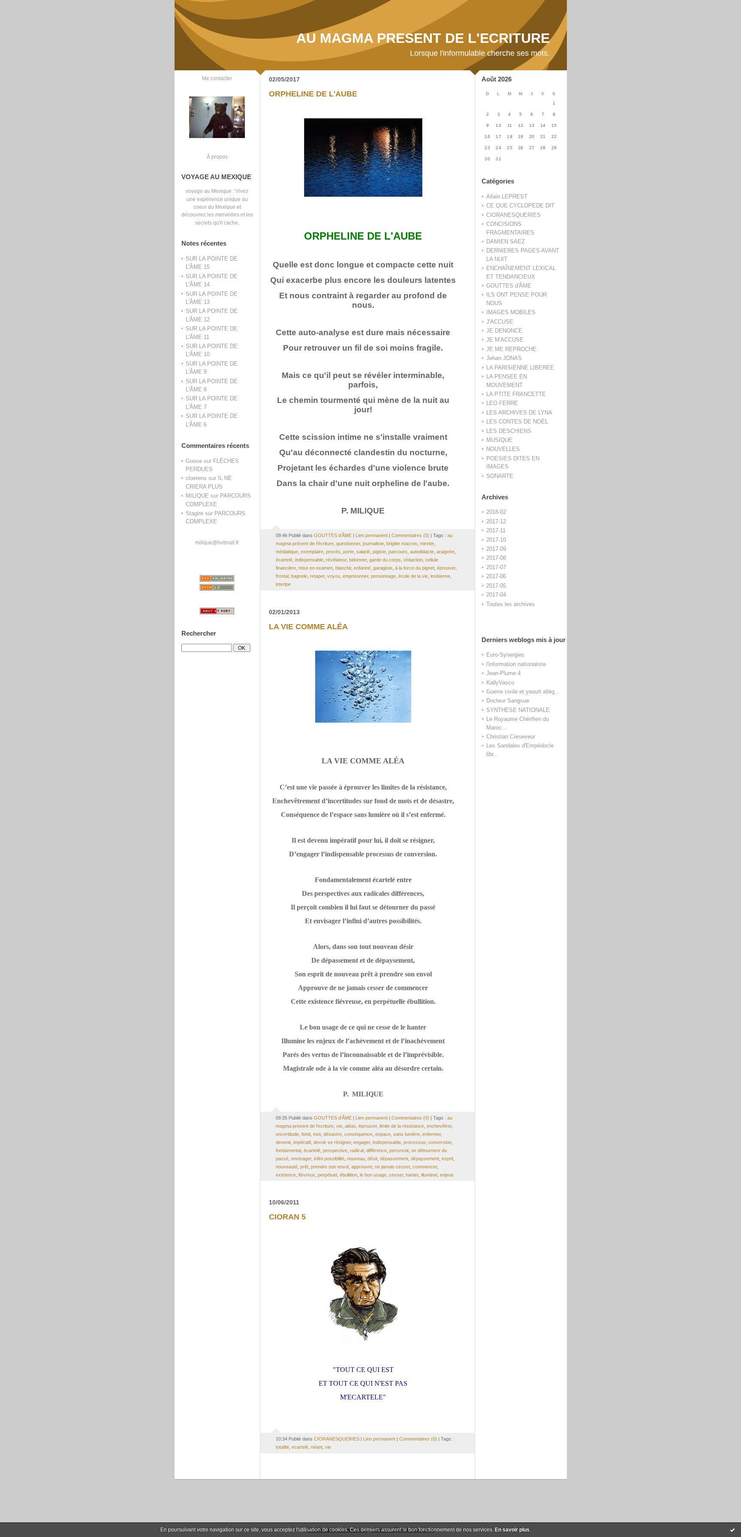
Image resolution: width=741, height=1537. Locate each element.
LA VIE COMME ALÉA (308, 626)
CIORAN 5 (287, 1217)
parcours (398, 551)
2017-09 (496, 549)
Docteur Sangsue (507, 700)
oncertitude (287, 1134)
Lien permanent (371, 535)
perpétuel (327, 1174)
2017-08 (496, 558)
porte (348, 551)
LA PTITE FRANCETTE (516, 394)
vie (339, 1126)
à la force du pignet (414, 567)
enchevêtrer (439, 1126)
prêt (304, 1166)
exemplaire (312, 551)
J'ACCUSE (499, 321)
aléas (350, 1126)
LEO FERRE (502, 403)
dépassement (394, 1158)
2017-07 (496, 567)
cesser (396, 1174)
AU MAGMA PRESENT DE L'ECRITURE (423, 38)
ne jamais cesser (392, 1166)
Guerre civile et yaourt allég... (523, 691)
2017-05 (496, 585)
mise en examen (315, 567)
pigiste (379, 551)
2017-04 (496, 594)
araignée (446, 551)
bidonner (358, 559)
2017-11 (496, 530)
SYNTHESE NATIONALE (518, 710)
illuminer (429, 1174)
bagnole (299, 576)
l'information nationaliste (516, 664)
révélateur (336, 559)
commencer (425, 1166)
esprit (447, 1158)
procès (333, 551)
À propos (217, 156)
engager (361, 1142)
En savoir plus (512, 1530)
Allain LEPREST (506, 196)
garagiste (382, 567)
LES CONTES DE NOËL (517, 421)
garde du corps (385, 559)
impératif (302, 1142)
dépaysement (425, 1158)
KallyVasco (500, 682)
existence (286, 1174)
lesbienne (440, 576)
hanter (412, 1174)
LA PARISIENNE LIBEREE (520, 367)
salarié (363, 551)
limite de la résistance (402, 1126)
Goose (194, 461)
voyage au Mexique (209, 191)
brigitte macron (401, 543)
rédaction (413, 559)
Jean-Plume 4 (503, 673)
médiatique (287, 551)
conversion (440, 1142)
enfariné (362, 567)
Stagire (194, 513)
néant (316, 1447)
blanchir (343, 567)
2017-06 (496, 576)
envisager (301, 1158)
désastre (332, 1134)
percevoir (399, 1150)
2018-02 (496, 512)
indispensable (309, 559)
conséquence (358, 1134)
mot (317, 1134)
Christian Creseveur (510, 736)
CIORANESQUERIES (513, 215)
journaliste (373, 543)
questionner (348, 543)
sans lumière (406, 1134)
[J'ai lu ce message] (732, 1529)
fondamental (288, 1150)
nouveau (356, 1158)
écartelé (284, 559)
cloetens (196, 478)
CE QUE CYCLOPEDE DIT (520, 205)
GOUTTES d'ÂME (508, 285)
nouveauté (287, 1166)
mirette (427, 543)
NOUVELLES (503, 449)
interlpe (283, 584)
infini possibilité (329, 1158)
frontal (282, 576)
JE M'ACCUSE (505, 339)
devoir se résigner (332, 1142)
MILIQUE (197, 495)
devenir (283, 1142)
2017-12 (496, 521)
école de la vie (413, 576)
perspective (335, 1150)
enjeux (447, 1174)
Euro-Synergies (505, 654)
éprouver (446, 567)
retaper (317, 576)
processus (415, 1142)
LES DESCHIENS (508, 431)
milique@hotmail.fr (217, 542)
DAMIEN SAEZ (505, 241)
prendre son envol (330, 1166)
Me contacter (217, 78)
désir (372, 1158)
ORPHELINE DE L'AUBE (313, 94)
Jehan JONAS (504, 358)
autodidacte (422, 551)
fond (305, 1134)
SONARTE (499, 476)
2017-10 (496, 540)
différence (376, 1150)
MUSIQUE (499, 440)
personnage (383, 576)
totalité (282, 1447)
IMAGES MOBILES (511, 312)
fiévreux (306, 1174)
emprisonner (355, 576)
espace (383, 1134)
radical (357, 1150)
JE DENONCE (504, 330)
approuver (361, 1166)
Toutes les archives (510, 604)
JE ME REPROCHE (511, 349)
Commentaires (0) (410, 535)
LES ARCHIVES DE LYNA (519, 412)
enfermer (431, 1134)
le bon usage (373, 1174)
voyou (333, 576)
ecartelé (300, 1447)
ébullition (348, 1174)
